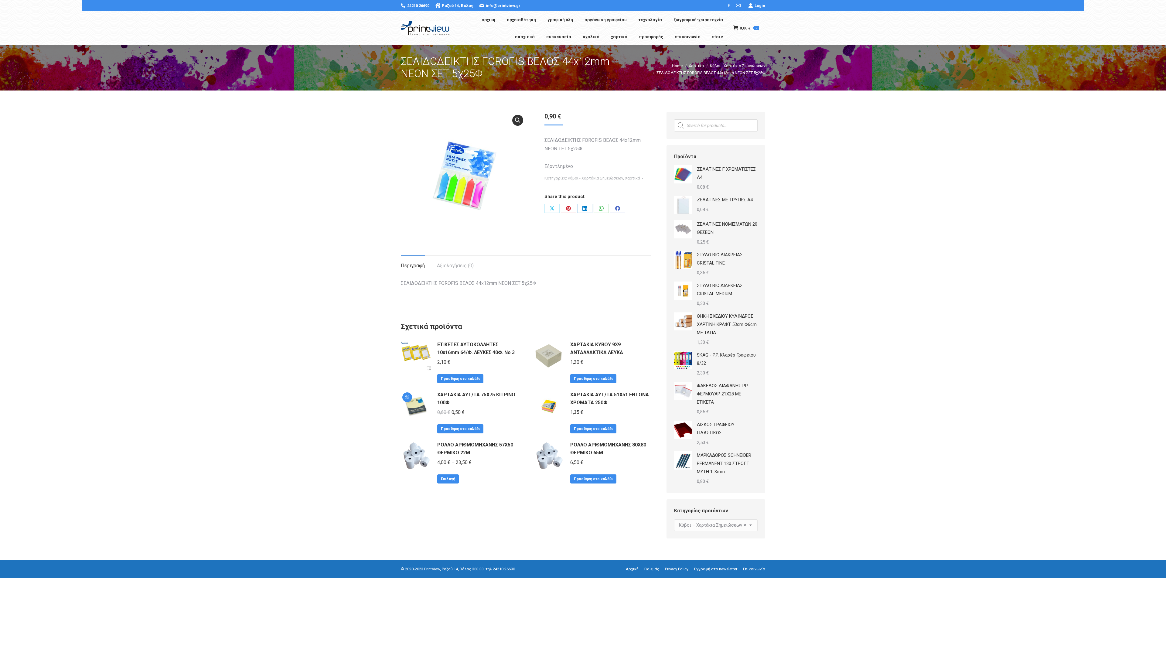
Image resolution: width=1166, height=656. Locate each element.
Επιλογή (448, 479)
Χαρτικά (632, 178)
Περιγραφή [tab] (413, 265)
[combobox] (716, 525)
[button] (517, 120)
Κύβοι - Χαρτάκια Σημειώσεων (595, 178)
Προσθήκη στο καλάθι (460, 379)
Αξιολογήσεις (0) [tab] (455, 265)
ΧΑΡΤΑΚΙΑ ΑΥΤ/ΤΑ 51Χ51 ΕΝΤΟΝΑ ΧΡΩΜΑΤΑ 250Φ (609, 398)
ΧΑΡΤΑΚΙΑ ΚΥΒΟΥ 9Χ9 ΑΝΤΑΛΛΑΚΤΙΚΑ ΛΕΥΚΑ (596, 348)
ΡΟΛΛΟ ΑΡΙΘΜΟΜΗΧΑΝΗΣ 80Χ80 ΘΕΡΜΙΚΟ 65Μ (608, 449)
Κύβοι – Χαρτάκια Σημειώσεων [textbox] (712, 525)
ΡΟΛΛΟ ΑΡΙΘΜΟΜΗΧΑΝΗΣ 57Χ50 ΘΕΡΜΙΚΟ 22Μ (475, 449)
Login (760, 5)
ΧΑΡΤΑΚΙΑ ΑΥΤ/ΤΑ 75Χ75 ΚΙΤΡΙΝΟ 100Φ (476, 398)
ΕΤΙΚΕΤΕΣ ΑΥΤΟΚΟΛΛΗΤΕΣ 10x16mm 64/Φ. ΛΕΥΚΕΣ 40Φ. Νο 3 (476, 348)
